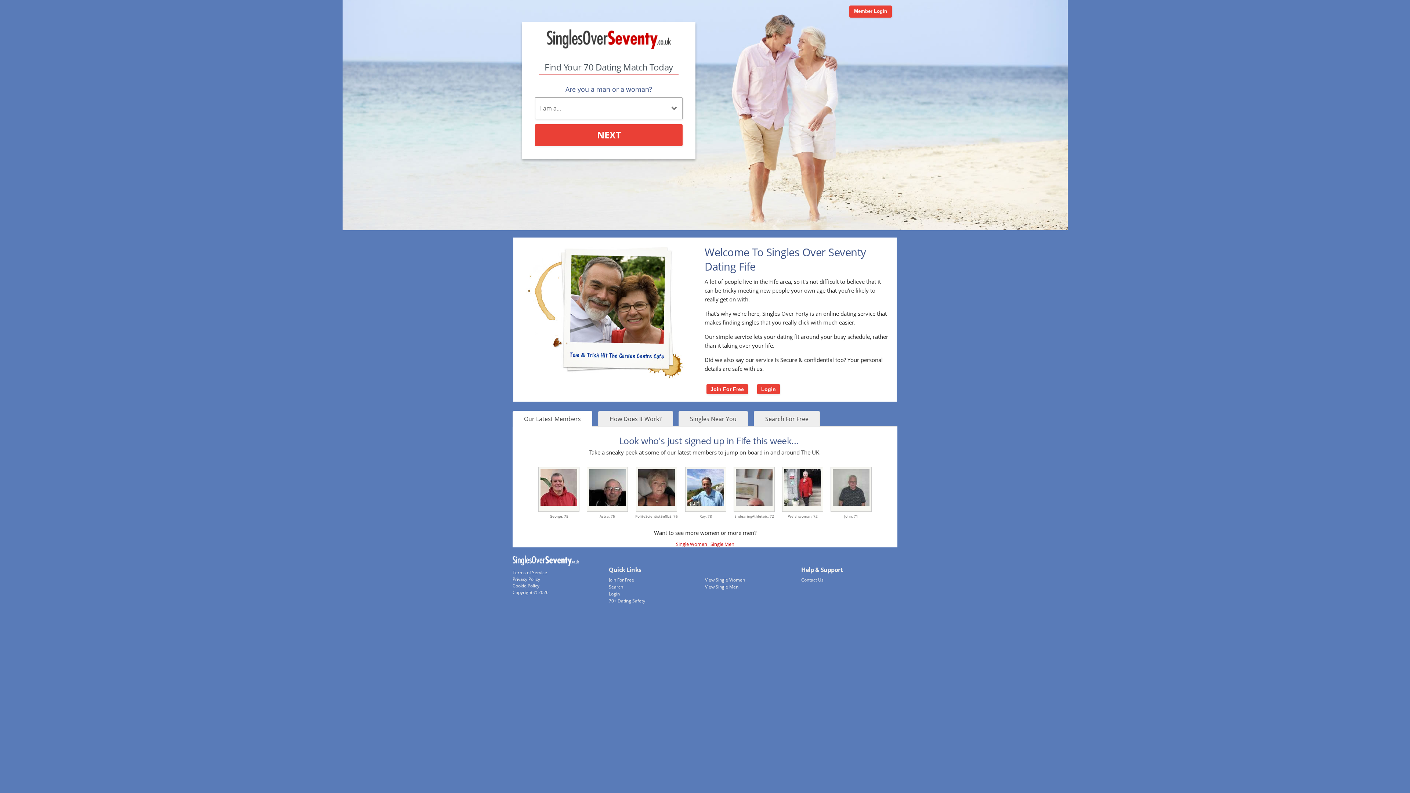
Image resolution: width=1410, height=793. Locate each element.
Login (768, 389)
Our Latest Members (552, 419)
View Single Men (721, 587)
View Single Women (725, 580)
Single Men (722, 544)
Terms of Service (530, 572)
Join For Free (727, 389)
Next (609, 134)
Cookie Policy (526, 586)
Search (616, 587)
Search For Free (787, 419)
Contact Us (812, 580)
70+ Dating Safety (627, 601)
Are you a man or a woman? (608, 89)
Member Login (870, 11)
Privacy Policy (526, 579)
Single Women (691, 544)
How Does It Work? (636, 419)
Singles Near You (713, 419)
